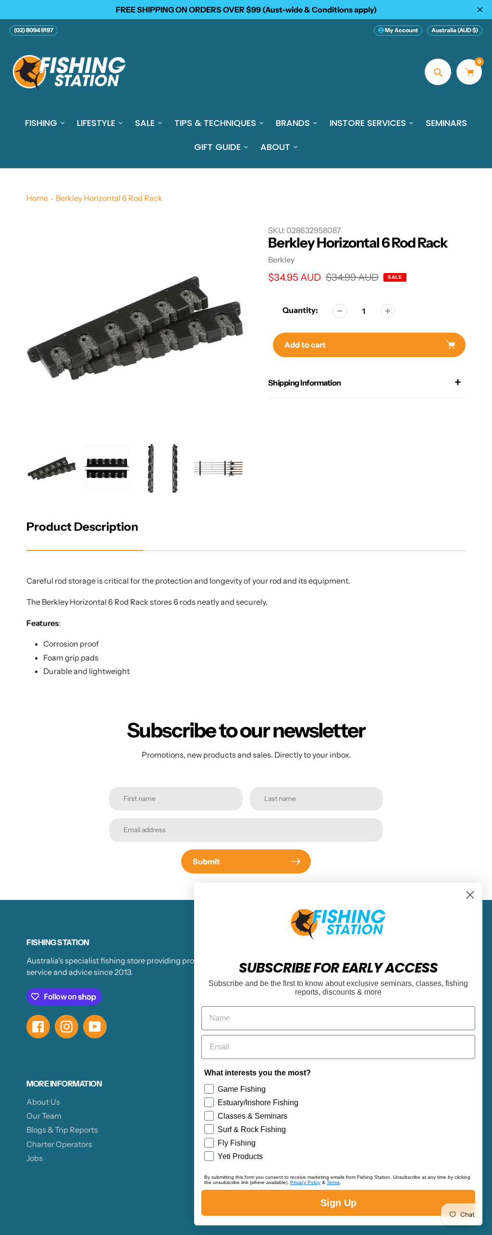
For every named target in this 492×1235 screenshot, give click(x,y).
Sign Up (338, 1203)
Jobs (34, 1158)
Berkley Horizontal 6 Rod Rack (109, 198)
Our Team (44, 1116)
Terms (333, 1182)
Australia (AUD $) (454, 30)
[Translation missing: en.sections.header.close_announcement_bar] (480, 9)
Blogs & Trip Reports (62, 1130)
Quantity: (300, 310)
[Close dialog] (470, 894)
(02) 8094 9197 (33, 30)
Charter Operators (59, 1144)
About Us (43, 1102)
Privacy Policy (305, 1182)
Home (37, 198)
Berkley (281, 259)
